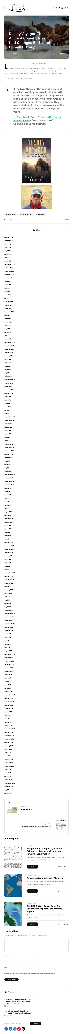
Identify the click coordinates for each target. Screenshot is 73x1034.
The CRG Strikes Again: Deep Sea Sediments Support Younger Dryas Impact (44, 909)
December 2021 (9, 664)
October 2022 (8, 698)
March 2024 (8, 749)
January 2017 (8, 488)
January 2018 (8, 518)
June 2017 (7, 505)
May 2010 (7, 251)
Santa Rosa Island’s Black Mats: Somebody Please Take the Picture (17, 1012)
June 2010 (7, 254)
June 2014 (7, 407)
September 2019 (9, 573)
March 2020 (8, 593)
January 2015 (8, 423)
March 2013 (7, 359)
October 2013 (8, 383)
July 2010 (7, 257)
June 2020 (7, 603)
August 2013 (8, 376)
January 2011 (8, 278)
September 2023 (9, 729)
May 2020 (7, 600)
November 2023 (9, 735)
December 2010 (9, 274)
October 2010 (8, 268)
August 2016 (8, 471)
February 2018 (8, 522)
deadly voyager (10, 214)
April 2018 (7, 529)
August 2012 (8, 339)
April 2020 (7, 596)
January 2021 (8, 627)
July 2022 (7, 688)
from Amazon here (57, 73)
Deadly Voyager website (39, 63)
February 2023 (9, 708)
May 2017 (7, 501)
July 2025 (7, 776)
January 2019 (8, 552)
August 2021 (8, 651)
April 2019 (7, 562)
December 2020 (9, 624)
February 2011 (8, 281)
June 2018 (7, 535)
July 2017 (7, 508)
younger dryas (40, 214)
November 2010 (9, 271)
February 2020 (9, 590)
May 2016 (7, 461)
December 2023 (9, 739)
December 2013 (9, 390)
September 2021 (9, 654)
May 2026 (7, 790)
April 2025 (7, 769)
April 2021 (7, 637)
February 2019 (8, 556)
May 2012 (7, 329)
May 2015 (7, 437)
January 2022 (8, 668)
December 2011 (9, 312)
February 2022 (9, 671)
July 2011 (7, 298)
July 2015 (7, 440)
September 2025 (9, 783)
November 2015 (9, 447)
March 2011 (7, 284)
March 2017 (7, 495)
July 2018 (7, 539)
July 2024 (7, 756)
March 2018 (7, 525)
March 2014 (8, 396)
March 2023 (8, 712)
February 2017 (8, 491)
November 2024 (9, 766)
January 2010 (8, 237)
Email (6, 962)
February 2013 (8, 356)
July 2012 (7, 335)
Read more (32, 866)
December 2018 (9, 549)
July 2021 (7, 647)
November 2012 (9, 346)
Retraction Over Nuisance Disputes (45, 878)
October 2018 (8, 542)
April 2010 (7, 247)
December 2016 (9, 485)
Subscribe (35, 1023)
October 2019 (8, 576)
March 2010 (7, 244)
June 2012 (7, 332)
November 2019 (9, 579)
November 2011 (9, 308)
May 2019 (7, 566)
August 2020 (8, 610)
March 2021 (7, 634)
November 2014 (9, 420)
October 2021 (8, 657)
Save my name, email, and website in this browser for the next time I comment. (30, 973)
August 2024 (8, 759)
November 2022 (9, 701)
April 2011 (7, 288)
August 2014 (8, 413)
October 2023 (8, 732)
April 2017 (7, 498)
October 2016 (8, 478)
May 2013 (7, 366)
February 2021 (8, 630)
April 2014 (7, 400)
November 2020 (9, 620)
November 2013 (9, 386)
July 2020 (7, 607)
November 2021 (9, 661)
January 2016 (8, 454)
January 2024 (8, 742)
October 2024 (8, 763)
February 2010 (8, 240)
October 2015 (8, 444)
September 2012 (9, 342)
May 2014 (7, 403)
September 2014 (9, 417)
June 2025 (7, 773)
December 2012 (9, 349)
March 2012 (7, 322)
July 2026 (7, 793)
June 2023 (7, 722)
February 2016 (8, 457)
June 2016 (7, 464)
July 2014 (7, 410)
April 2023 (7, 715)
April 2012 (7, 325)
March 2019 (7, 559)
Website (7, 968)
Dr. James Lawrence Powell (25, 73)
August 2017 (8, 512)
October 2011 (8, 305)
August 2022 (8, 691)
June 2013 (7, 369)
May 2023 (7, 718)
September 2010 (9, 264)
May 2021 (7, 640)
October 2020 (8, 617)
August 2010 (8, 261)
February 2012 (8, 318)
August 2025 (8, 779)
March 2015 (7, 430)
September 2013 (9, 379)
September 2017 (9, 515)
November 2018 (9, 546)
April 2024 (7, 752)
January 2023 (8, 705)
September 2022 (9, 695)
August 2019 (8, 569)
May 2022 (7, 681)
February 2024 (9, 746)
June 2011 (7, 295)
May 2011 (7, 291)
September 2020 (9, 613)
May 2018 (7, 532)
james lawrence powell (25, 214)
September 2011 (9, 301)
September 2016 (9, 474)
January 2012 (8, 315)
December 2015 (9, 451)
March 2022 (8, 674)
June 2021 (7, 644)
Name (6, 956)
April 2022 (7, 678)
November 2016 (9, 481)
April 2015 (7, 434)
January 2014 (8, 393)
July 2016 (7, 468)
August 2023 (8, 725)
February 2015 (8, 427)
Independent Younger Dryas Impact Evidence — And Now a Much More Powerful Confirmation (45, 851)
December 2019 (9, 583)
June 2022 (7, 685)
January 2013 (8, 352)
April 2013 (7, 362)
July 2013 (7, 373)
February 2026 (9, 786)
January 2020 (8, 586)
